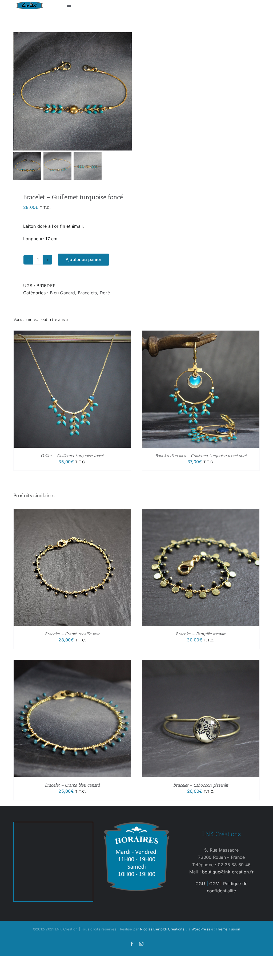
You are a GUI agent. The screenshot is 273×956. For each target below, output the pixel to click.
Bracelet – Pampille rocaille (201, 633)
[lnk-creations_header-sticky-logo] (29, 3)
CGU (200, 883)
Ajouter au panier (83, 259)
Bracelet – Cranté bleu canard (72, 785)
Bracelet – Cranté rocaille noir (72, 633)
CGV (214, 883)
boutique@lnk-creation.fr (228, 871)
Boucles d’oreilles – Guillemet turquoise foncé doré (201, 455)
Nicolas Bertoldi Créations (162, 929)
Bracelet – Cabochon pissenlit (200, 785)
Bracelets (87, 292)
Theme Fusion (228, 929)
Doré (105, 292)
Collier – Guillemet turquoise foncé (72, 455)
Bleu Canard (62, 292)
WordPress (200, 929)
